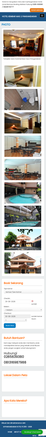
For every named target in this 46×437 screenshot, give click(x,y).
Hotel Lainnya (36, 10)
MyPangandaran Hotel (12, 427)
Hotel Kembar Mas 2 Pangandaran (19, 16)
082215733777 (8, 7)
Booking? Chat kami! (32, 432)
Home (10, 432)
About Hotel (19, 432)
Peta (34, 436)
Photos (41, 436)
